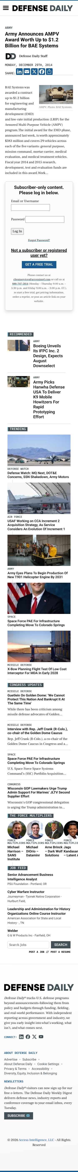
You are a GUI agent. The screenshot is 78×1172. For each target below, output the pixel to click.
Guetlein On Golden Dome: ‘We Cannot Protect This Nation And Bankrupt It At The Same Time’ (36, 699)
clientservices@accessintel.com (31, 279)
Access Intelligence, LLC (36, 1140)
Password (18, 219)
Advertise (10, 1059)
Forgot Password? (39, 240)
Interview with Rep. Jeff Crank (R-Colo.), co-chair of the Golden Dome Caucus (37, 731)
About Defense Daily (18, 1064)
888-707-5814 (20, 284)
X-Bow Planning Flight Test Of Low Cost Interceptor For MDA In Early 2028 (37, 671)
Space (11, 617)
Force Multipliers (16, 842)
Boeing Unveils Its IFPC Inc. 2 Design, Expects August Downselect (48, 355)
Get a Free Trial (39, 264)
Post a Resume (61, 952)
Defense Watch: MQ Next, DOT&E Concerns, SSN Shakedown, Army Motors (38, 475)
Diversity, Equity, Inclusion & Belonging (30, 1073)
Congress (13, 784)
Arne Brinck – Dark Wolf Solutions (53, 851)
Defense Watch (17, 469)
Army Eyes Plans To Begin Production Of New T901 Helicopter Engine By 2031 (37, 575)
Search (60, 945)
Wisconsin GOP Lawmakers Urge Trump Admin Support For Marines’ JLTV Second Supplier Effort (38, 792)
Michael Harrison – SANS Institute (15, 853)
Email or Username (25, 201)
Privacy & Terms (15, 1069)
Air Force (14, 517)
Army (8, 27)
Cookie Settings (48, 1064)
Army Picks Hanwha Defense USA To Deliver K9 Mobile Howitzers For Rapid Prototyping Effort (49, 399)
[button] (5, 8)
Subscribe (29, 1059)
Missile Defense (19, 665)
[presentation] (16, 830)
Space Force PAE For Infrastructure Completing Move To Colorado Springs (36, 623)
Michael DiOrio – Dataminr (33, 851)
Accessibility (40, 1069)
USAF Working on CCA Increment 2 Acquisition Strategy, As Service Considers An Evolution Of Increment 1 (36, 525)
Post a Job (36, 952)
